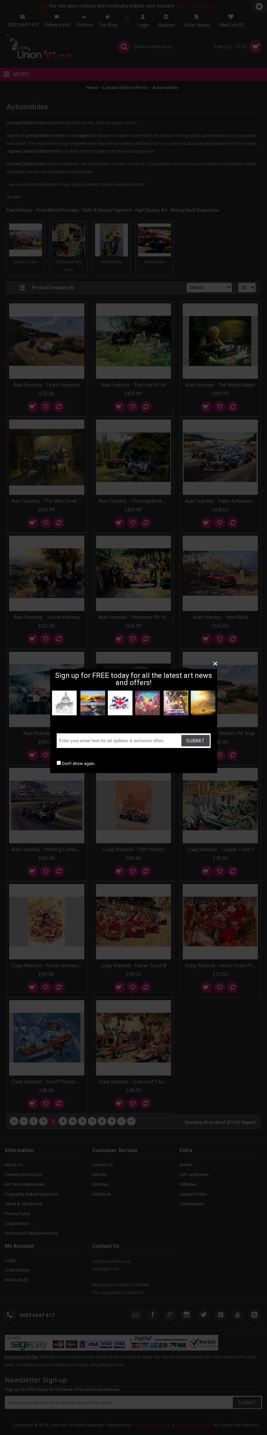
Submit (195, 740)
